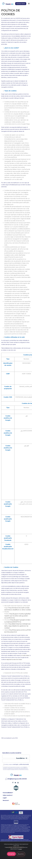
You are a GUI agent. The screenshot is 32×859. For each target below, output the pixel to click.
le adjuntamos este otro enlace (14, 659)
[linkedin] (15, 782)
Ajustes (21, 854)
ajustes (20, 849)
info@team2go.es (13, 779)
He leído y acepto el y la (16, 764)
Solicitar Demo (20, 3)
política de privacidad (24, 764)
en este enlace (25, 655)
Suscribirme (20, 758)
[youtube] (18, 782)
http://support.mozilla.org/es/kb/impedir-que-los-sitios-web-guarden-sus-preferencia (17, 616)
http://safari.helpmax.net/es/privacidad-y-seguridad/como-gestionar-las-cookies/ (17, 626)
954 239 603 (23, 779)
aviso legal (15, 764)
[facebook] (13, 782)
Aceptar (11, 854)
